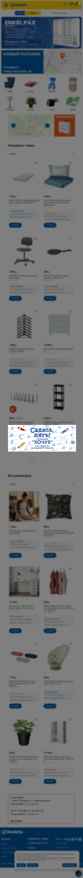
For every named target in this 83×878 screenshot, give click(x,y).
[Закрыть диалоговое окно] (79, 3)
